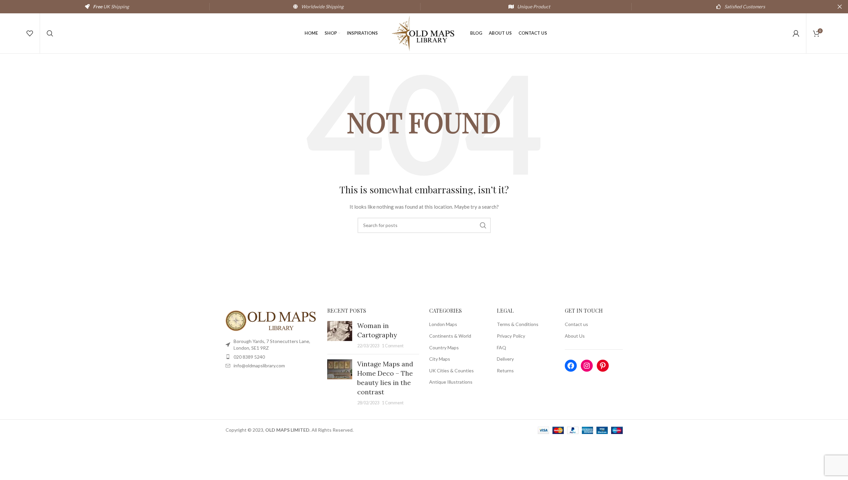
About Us (575, 336)
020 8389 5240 (249, 357)
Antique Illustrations (450, 382)
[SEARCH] (483, 225)
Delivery (505, 359)
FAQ (501, 347)
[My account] (796, 33)
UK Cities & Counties (451, 370)
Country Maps (444, 347)
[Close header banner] (839, 6)
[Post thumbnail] (339, 335)
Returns (505, 370)
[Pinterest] (603, 366)
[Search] (50, 33)
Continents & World (450, 336)
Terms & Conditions (517, 324)
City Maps (439, 359)
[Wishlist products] (29, 33)
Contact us (576, 324)
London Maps (443, 324)
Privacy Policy (511, 336)
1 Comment (393, 345)
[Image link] (272, 320)
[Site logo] (424, 33)
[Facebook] (571, 366)
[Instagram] (587, 366)
